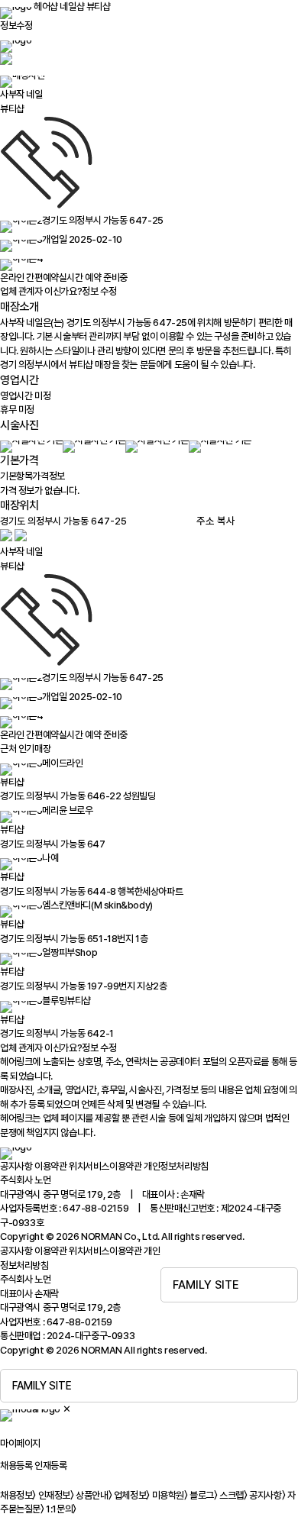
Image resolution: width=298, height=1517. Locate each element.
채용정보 (18, 1495)
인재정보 (56, 1495)
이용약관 (50, 1166)
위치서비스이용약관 (105, 1166)
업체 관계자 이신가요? (58, 291)
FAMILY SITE (206, 1285)
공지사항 (16, 1166)
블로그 (203, 1495)
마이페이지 (20, 1443)
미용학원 (170, 1495)
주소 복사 (215, 521)
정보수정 (16, 25)
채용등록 (16, 1465)
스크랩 (233, 1495)
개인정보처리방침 (176, 1166)
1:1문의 (61, 1509)
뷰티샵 (98, 6)
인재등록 (50, 1465)
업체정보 (132, 1495)
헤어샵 (46, 6)
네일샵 (72, 6)
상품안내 (94, 1495)
